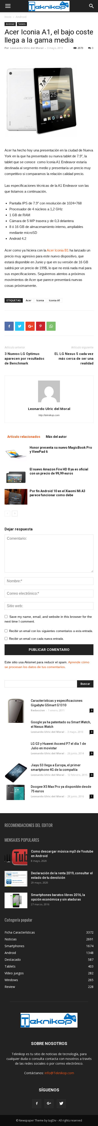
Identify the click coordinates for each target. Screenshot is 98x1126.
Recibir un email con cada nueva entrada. (36, 638)
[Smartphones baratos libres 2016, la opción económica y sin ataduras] (16, 900)
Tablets (22, 24)
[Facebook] (36, 1103)
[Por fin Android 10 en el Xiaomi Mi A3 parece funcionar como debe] (16, 497)
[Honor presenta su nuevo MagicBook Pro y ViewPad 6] (16, 453)
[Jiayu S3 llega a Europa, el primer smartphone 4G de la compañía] (16, 773)
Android (21, 17)
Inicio (8, 17)
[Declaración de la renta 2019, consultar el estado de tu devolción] (16, 878)
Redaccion (38, 710)
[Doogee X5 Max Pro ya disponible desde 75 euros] (16, 792)
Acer (28, 300)
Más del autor (56, 436)
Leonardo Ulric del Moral (27, 48)
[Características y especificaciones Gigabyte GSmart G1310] (16, 710)
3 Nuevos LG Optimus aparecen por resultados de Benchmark (24, 358)
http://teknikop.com (49, 415)
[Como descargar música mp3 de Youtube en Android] (16, 857)
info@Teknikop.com (59, 1073)
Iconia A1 (54, 300)
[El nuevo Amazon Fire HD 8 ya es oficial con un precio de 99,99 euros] (16, 475)
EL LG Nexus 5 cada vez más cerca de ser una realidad (73, 358)
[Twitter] (61, 1103)
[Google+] (49, 1103)
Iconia (40, 300)
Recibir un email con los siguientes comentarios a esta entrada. (51, 631)
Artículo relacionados (23, 436)
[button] (91, 6)
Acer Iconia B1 (58, 250)
